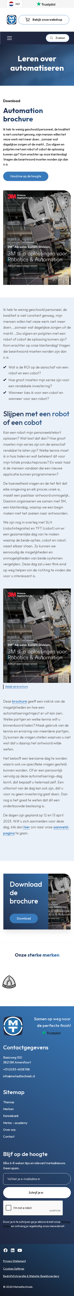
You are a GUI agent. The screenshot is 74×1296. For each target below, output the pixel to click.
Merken (8, 1109)
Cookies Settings (13, 1268)
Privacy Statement (14, 1261)
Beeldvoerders (49, 1276)
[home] (12, 20)
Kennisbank (11, 1116)
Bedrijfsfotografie (14, 1276)
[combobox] (14, 4)
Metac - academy (15, 1123)
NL (17, 3)
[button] (9, 38)
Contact (8, 1136)
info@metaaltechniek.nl (19, 1076)
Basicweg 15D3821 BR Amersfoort (17, 1059)
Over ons (9, 1130)
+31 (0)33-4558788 (16, 1069)
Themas (8, 1102)
